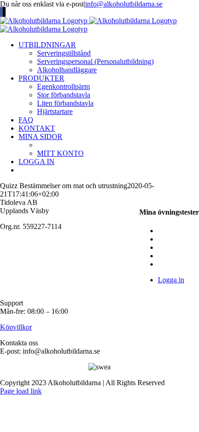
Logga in (171, 280)
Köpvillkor (16, 327)
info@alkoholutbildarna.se (123, 4)
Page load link (21, 391)
